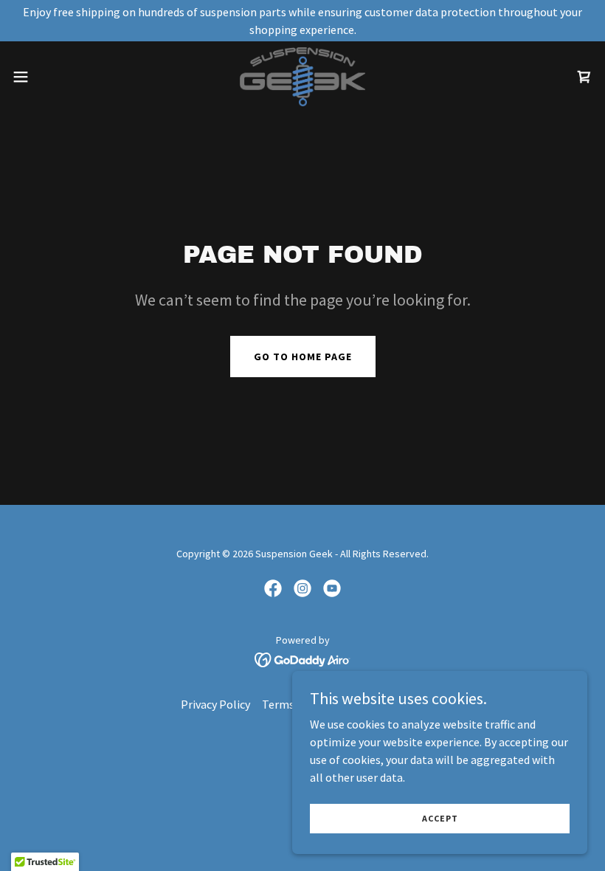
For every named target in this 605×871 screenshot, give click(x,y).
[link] (302, 76)
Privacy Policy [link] (215, 704)
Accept (440, 818)
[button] (50, 77)
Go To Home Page (303, 356)
